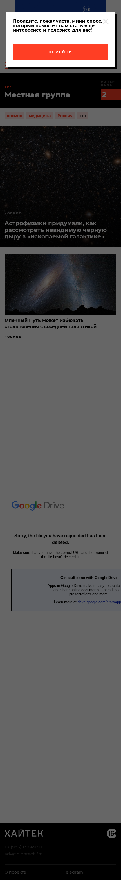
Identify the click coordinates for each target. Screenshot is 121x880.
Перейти (60, 52)
